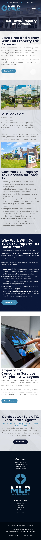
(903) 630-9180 (28, 3)
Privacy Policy (13, 536)
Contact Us (9, 71)
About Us (20, 508)
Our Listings (21, 503)
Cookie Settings (26, 536)
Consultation (13, 3)
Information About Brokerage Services (20, 529)
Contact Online (20, 469)
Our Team (20, 510)
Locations (20, 506)
